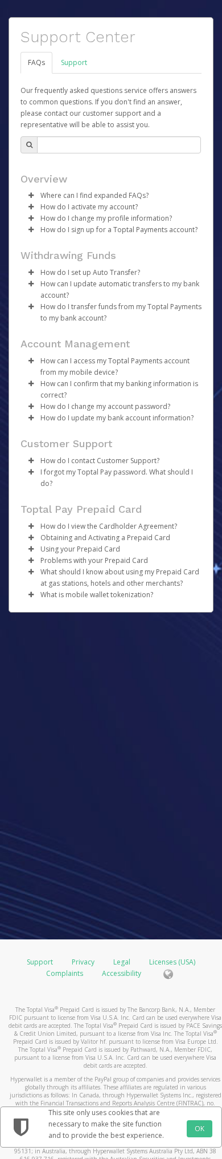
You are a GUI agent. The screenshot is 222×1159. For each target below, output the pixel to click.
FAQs (36, 62)
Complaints (65, 973)
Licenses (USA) (172, 962)
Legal (121, 962)
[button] (30, 195)
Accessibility (121, 973)
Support (74, 62)
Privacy (83, 962)
